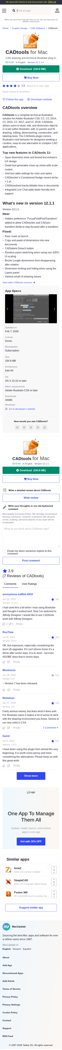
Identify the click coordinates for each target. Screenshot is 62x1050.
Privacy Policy (10, 996)
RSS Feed (8, 1036)
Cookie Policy (10, 1012)
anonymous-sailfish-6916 (18, 594)
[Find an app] (13, 11)
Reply (19, 624)
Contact (7, 1020)
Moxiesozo (9, 670)
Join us (52, 1)
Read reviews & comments (16, 91)
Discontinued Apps (13, 973)
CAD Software (38, 28)
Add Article (8, 981)
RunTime (8, 632)
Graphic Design (20, 28)
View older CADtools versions (17, 282)
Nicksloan (9, 698)
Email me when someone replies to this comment (29, 552)
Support (7, 1028)
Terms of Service (12, 988)
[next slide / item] (54, 308)
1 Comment (49, 727)
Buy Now (32, 77)
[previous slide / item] (7, 308)
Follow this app (14, 99)
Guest (6, 736)
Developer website (41, 99)
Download (33, 69)
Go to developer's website (22, 408)
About (6, 957)
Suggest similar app (31, 907)
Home (6, 28)
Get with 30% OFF (31, 841)
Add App (7, 965)
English (7, 949)
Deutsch (17, 949)
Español (27, 949)
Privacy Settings (11, 1004)
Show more (31, 775)
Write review (31, 497)
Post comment (31, 560)
